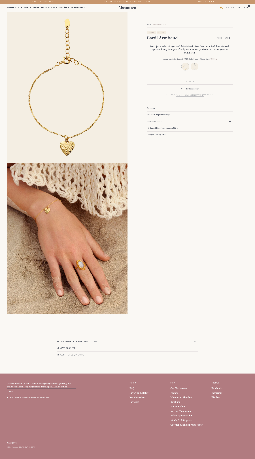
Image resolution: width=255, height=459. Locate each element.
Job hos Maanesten (180, 411)
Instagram (216, 392)
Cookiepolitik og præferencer (186, 424)
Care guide (151, 108)
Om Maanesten (178, 388)
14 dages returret (207, 2)
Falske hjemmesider (181, 415)
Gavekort (134, 401)
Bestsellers (38, 7)
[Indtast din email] (73, 392)
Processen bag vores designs (159, 115)
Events (174, 392)
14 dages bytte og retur (156, 135)
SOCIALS (215, 383)
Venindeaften (177, 406)
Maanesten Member (181, 397)
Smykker (10, 7)
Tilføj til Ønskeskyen (192, 89)
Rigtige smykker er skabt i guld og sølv (78, 341)
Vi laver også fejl (66, 348)
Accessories (23, 7)
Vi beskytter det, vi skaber (71, 355)
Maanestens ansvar (155, 122)
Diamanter (50, 7)
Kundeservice (136, 397)
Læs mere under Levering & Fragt (190, 95)
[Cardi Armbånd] (194, 66)
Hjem (149, 24)
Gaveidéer (62, 7)
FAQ (131, 388)
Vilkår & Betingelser (181, 420)
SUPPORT (133, 383)
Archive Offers (78, 7)
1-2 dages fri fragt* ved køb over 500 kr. (163, 128)
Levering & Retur (138, 392)
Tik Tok (215, 397)
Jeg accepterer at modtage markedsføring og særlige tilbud (29, 397)
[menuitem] (12, 7)
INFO (172, 383)
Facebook (216, 388)
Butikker (175, 401)
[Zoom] (121, 17)
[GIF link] (222, 8)
